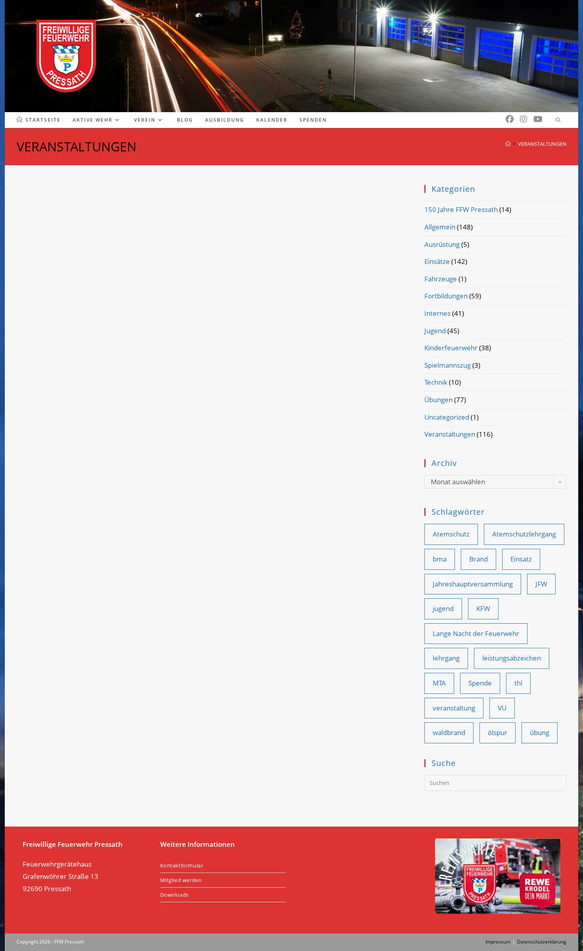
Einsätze (437, 261)
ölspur (497, 732)
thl (518, 682)
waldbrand (449, 732)
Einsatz (521, 558)
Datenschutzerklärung (541, 941)
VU (502, 707)
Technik (435, 382)
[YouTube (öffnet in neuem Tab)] (538, 119)
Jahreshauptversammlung (473, 583)
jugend (443, 608)
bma (440, 558)
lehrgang (446, 658)
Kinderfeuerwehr (451, 347)
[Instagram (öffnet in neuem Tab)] (523, 119)
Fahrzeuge (440, 278)
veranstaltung (454, 707)
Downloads (174, 894)
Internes (437, 313)
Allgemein (439, 226)
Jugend (435, 330)
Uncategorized (446, 417)
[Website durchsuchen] (558, 120)
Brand (478, 558)
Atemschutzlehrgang (524, 534)
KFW (483, 608)
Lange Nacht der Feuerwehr (476, 633)
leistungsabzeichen (511, 658)
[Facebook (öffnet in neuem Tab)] (509, 119)
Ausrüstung (442, 244)
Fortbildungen (446, 295)
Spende (480, 682)
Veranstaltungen (449, 434)
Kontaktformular (181, 865)
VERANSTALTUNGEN (542, 143)
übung (539, 732)
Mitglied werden (181, 880)
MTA (439, 682)
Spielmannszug (447, 365)
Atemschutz (451, 534)
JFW (541, 583)
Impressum (497, 941)
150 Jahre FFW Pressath (461, 209)
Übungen (438, 399)
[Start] (507, 143)
